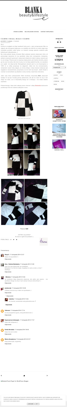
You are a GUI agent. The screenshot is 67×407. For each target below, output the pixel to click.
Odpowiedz (8, 259)
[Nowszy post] (1, 375)
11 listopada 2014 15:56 (21, 299)
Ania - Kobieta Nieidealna (12, 264)
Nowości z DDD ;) (59, 150)
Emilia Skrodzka (9, 329)
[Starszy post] (47, 375)
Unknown (7, 310)
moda (17, 41)
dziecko (56, 75)
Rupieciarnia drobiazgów (12, 320)
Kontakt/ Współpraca (47, 31)
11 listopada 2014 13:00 (27, 264)
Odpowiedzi (9, 296)
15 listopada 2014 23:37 (23, 339)
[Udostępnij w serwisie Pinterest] (16, 240)
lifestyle (56, 78)
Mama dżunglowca (10, 339)
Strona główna (18, 31)
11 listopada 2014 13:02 (18, 277)
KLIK (39, 75)
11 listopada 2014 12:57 (17, 254)
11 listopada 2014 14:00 (19, 288)
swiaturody (8, 288)
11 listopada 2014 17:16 (18, 310)
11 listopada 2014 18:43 (22, 329)
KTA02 (61, 75)
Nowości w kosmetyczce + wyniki (59, 120)
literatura (56, 81)
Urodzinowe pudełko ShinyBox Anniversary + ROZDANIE (59, 135)
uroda (55, 84)
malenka (11, 299)
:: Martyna (8, 277)
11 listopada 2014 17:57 (27, 320)
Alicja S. (7, 254)
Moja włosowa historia (32, 31)
